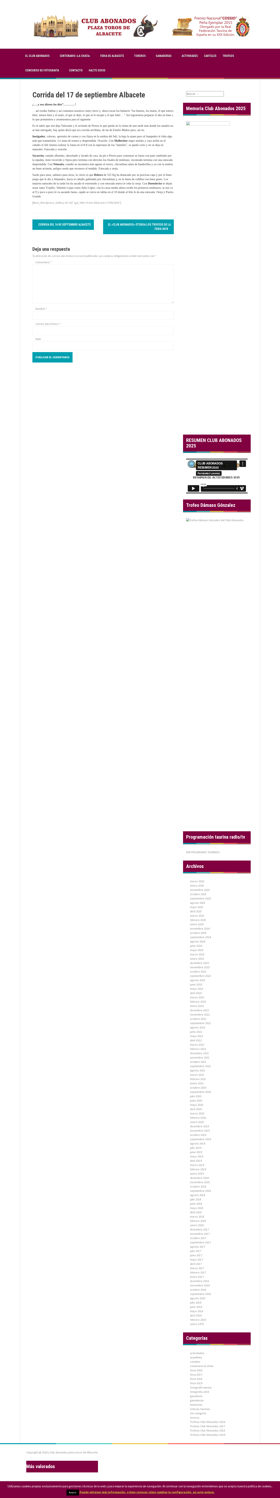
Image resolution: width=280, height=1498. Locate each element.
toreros (140, 56)
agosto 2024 (197, 941)
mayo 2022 (196, 1036)
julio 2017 (195, 1251)
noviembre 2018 (200, 1182)
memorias (196, 1404)
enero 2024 (197, 958)
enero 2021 (197, 1083)
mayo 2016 (196, 1311)
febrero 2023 (198, 1001)
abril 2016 (196, 1315)
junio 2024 (196, 946)
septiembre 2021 (200, 1066)
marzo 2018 (197, 1216)
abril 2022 (196, 1040)
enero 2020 (197, 1122)
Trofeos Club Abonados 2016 (207, 1422)
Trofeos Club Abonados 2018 (207, 1430)
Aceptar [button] (72, 1492)
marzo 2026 (197, 881)
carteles (210, 56)
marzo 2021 (197, 1075)
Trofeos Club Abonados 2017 (207, 1426)
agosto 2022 (197, 1027)
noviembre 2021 (200, 1057)
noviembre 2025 (200, 890)
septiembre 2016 (200, 1294)
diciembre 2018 (199, 1178)
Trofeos (228, 56)
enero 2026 (197, 885)
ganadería (196, 1396)
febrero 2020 (198, 1118)
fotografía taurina (201, 1387)
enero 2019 (197, 1173)
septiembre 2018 (200, 1191)
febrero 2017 (198, 1272)
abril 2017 (196, 1264)
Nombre (41, 309)
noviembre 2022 (200, 1014)
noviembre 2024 (200, 928)
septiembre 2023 (200, 976)
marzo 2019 (197, 1165)
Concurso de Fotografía (42, 70)
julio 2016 (195, 1302)
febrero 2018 (198, 1221)
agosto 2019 (197, 1143)
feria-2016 (196, 1370)
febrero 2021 (198, 1079)
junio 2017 (196, 1255)
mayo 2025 (196, 907)
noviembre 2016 (200, 1285)
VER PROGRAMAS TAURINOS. (203, 852)
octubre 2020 (198, 1087)
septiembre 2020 (200, 1092)
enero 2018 (197, 1225)
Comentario (43, 262)
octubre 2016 (198, 1289)
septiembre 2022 (200, 1023)
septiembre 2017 (200, 1242)
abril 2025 (196, 911)
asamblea (196, 1357)
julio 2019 (195, 1148)
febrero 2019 (198, 1169)
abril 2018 (196, 1212)
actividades (197, 1353)
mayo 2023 (196, 989)
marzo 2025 (197, 915)
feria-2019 (196, 1383)
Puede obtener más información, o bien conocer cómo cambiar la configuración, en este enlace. (147, 1492)
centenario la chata (201, 1366)
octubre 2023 (198, 971)
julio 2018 (195, 1199)
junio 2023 (196, 984)
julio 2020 (195, 1096)
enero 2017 (197, 1277)
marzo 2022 (197, 1044)
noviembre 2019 (200, 1130)
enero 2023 (197, 1006)
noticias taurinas (200, 1409)
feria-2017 (196, 1374)
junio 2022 (196, 1032)
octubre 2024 (198, 933)
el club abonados (37, 56)
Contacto (76, 70)
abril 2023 (196, 993)
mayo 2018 (196, 1208)
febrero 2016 (198, 1320)
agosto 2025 (197, 903)
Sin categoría (198, 1413)
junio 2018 (196, 1203)
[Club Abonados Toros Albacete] (140, 24)
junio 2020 (196, 1100)
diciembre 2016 (199, 1281)
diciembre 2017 (199, 1229)
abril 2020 (196, 1109)
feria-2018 (196, 1379)
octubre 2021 (198, 1062)
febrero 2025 (198, 920)
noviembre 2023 (200, 967)
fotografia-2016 (199, 1392)
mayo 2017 (196, 1259)
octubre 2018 (198, 1186)
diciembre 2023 (199, 963)
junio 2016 (196, 1307)
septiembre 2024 (200, 937)
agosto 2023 (197, 980)
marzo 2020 (197, 1113)
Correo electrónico (48, 324)
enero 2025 (197, 924)
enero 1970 (197, 1324)
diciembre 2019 (199, 1126)
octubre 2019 (198, 1135)
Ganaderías (164, 56)
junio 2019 (196, 1152)
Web (38, 339)
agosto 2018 (197, 1195)
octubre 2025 (198, 894)
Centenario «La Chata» (75, 56)
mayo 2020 (196, 1105)
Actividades (190, 56)
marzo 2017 (197, 1268)
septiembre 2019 (200, 1139)
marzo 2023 (197, 997)
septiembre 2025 (200, 898)
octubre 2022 (198, 1019)
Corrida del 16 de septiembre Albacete (64, 224)
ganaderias (197, 1400)
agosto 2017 (197, 1246)
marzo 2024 (197, 954)
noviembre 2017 (200, 1234)
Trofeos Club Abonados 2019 (207, 1435)
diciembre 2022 (199, 1010)
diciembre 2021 (199, 1053)
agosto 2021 (197, 1070)
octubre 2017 (198, 1238)
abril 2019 (196, 1160)
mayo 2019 (196, 1156)
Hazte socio (97, 70)
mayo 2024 (196, 950)
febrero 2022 (198, 1049)
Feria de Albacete (112, 56)
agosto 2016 (197, 1298)
